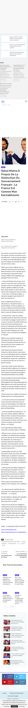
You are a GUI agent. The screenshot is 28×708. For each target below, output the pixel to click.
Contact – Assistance (12, 699)
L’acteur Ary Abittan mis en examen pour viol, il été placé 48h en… (17, 649)
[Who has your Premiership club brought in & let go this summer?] (5, 46)
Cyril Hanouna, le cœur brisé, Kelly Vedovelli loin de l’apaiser (17, 642)
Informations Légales (13, 696)
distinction (4, 543)
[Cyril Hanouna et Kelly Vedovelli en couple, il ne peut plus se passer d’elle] (7, 628)
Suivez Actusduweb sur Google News (13, 532)
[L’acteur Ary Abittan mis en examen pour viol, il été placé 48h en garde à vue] (7, 648)
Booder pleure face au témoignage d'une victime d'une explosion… (17, 662)
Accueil (4, 693)
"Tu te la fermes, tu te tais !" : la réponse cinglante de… (17, 655)
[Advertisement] (14, 16)
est (18, 543)
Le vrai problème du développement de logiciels (21, 555)
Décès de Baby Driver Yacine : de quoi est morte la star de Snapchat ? (17, 635)
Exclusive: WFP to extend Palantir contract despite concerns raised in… (16, 38)
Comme (23, 541)
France (3, 167)
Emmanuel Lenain (12, 543)
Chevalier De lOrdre (9, 539)
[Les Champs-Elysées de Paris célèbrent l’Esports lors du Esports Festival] (8, 590)
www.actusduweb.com (8, 529)
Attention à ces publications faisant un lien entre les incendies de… (17, 54)
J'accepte (14, 706)
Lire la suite (21, 706)
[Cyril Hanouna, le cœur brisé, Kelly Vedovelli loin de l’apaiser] (7, 642)
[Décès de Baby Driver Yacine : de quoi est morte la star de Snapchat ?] (7, 635)
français (23, 543)
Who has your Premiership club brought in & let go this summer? (17, 46)
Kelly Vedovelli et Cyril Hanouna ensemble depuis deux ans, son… (17, 622)
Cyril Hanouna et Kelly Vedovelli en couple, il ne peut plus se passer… (17, 628)
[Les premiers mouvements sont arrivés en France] (6, 86)
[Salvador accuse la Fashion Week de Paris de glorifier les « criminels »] (6, 73)
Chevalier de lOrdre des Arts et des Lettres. (11, 541)
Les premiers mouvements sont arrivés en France (4, 91)
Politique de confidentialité (16, 693)
